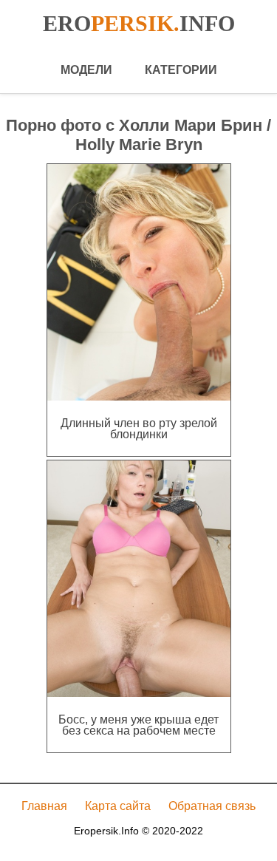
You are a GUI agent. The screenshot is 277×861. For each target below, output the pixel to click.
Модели (86, 70)
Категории (181, 70)
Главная (44, 806)
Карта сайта (118, 806)
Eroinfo (139, 23)
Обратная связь (212, 806)
